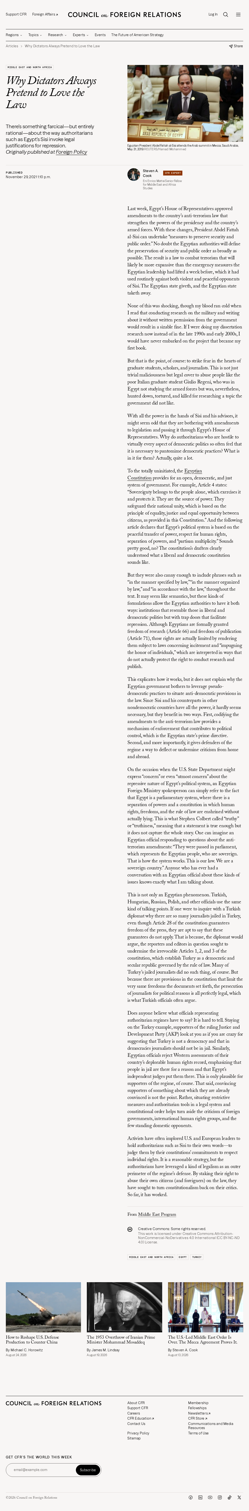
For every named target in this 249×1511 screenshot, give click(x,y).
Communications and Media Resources (210, 1426)
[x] (239, 1497)
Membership (198, 1403)
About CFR (136, 1403)
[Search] (226, 14)
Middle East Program (157, 1215)
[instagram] (220, 1497)
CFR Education (139, 1418)
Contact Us (136, 1424)
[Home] (124, 14)
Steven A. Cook (151, 173)
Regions (12, 35)
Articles (12, 46)
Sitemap (134, 1438)
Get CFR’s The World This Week (39, 1457)
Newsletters (198, 1413)
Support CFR (16, 14)
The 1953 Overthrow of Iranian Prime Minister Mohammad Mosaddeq (121, 1340)
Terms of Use (198, 1433)
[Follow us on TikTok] (229, 1497)
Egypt (183, 1257)
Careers (133, 1413)
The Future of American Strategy (137, 35)
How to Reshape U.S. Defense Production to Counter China (32, 1340)
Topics (33, 35)
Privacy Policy (138, 1433)
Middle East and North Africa (30, 67)
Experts (79, 35)
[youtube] (210, 1497)
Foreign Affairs (43, 14)
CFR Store (196, 1418)
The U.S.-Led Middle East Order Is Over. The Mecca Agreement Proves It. (203, 1340)
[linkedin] (200, 1497)
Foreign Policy (71, 152)
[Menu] (238, 14)
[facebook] (191, 1497)
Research (55, 35)
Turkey (197, 1257)
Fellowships (197, 1408)
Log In (213, 14)
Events (100, 35)
